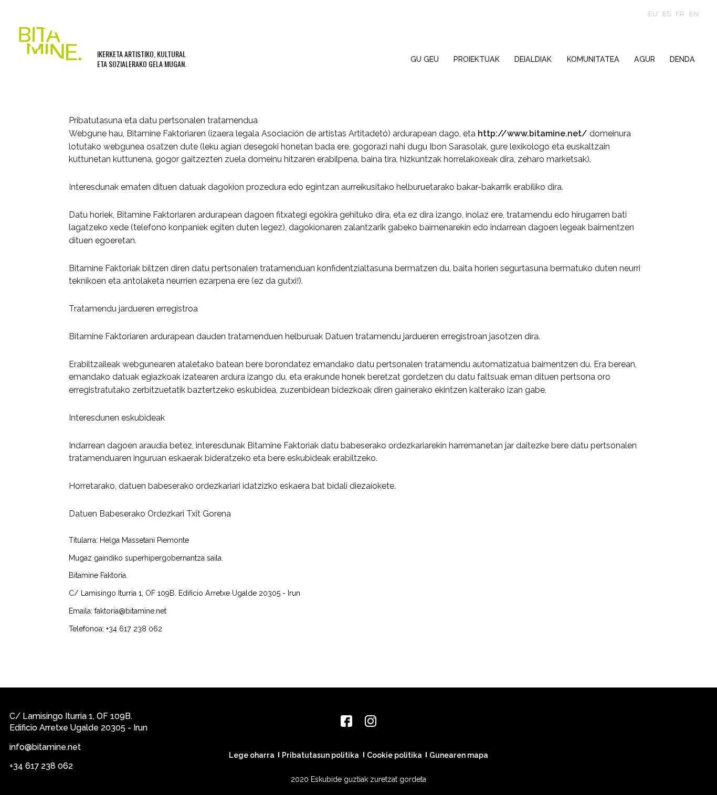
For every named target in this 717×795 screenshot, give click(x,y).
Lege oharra (252, 755)
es (666, 14)
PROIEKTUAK (477, 59)
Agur (644, 59)
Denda (682, 59)
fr (680, 14)
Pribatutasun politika (320, 755)
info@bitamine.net (45, 747)
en (694, 14)
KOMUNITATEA (593, 59)
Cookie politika (394, 755)
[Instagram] (370, 721)
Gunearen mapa (458, 755)
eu (653, 14)
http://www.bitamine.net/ (532, 133)
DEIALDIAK (533, 59)
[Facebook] (346, 721)
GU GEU (424, 59)
